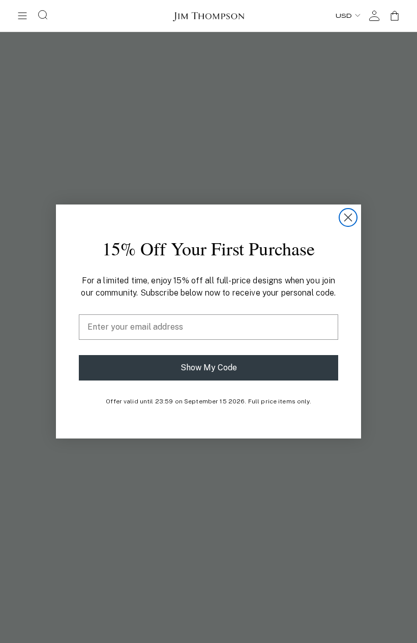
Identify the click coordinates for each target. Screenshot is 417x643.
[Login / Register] (374, 16)
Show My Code (209, 367)
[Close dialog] (348, 217)
